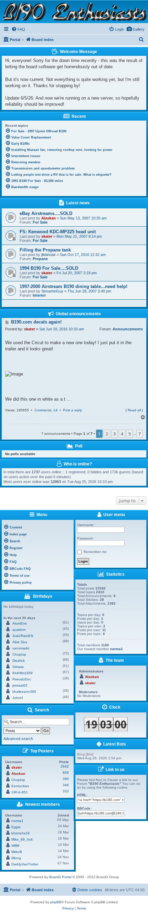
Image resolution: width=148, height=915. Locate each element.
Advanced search (18, 739)
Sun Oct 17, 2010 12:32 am (83, 255)
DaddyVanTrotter (24, 864)
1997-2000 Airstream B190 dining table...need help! (73, 286)
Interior (39, 295)
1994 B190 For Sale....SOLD (49, 268)
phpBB (55, 902)
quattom (18, 629)
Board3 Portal (60, 877)
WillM (15, 845)
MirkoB (16, 852)
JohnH (17, 698)
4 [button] (122, 434)
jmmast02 (20, 685)
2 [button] (107, 434)
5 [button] (129, 434)
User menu (113, 514)
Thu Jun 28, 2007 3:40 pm (89, 291)
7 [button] (139, 434)
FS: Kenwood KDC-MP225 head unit (58, 231)
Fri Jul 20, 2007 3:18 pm (76, 273)
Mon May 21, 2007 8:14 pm (79, 236)
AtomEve (19, 623)
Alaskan (48, 218)
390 (66, 779)
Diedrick (18, 660)
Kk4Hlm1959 (22, 673)
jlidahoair (48, 255)
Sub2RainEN (22, 636)
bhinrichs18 (20, 833)
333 (66, 791)
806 (66, 772)
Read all (134, 410)
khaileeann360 (24, 691)
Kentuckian (20, 786)
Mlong (16, 858)
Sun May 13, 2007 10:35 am (83, 218)
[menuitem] (135, 29)
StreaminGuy (52, 291)
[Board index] (74, 11)
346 (66, 785)
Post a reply (72, 410)
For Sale (40, 222)
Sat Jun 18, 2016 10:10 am (61, 329)
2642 (65, 766)
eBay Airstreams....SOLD (46, 213)
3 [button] (114, 434)
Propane (40, 259)
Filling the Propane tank (45, 250)
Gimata (18, 667)
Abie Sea (19, 642)
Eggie (16, 827)
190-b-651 (19, 792)
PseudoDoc (21, 679)
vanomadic (21, 648)
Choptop (19, 654)
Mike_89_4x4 (22, 839)
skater (46, 236)
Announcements (128, 329)
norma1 (17, 821)
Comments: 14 (45, 410)
